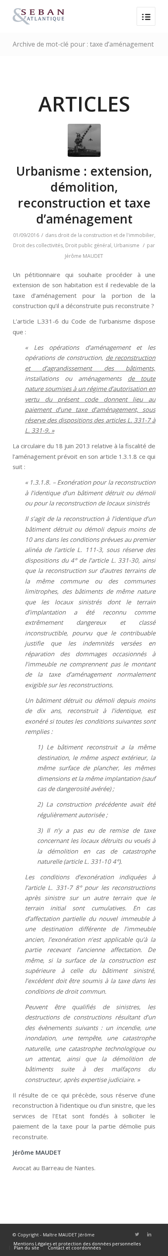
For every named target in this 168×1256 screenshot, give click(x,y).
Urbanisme (126, 245)
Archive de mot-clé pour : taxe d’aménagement (83, 44)
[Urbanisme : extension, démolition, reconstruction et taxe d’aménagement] (84, 140)
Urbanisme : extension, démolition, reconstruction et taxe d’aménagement (84, 195)
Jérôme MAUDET (84, 256)
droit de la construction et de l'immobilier (106, 235)
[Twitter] (137, 1234)
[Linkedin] (149, 1234)
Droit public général (88, 245)
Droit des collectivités (38, 245)
